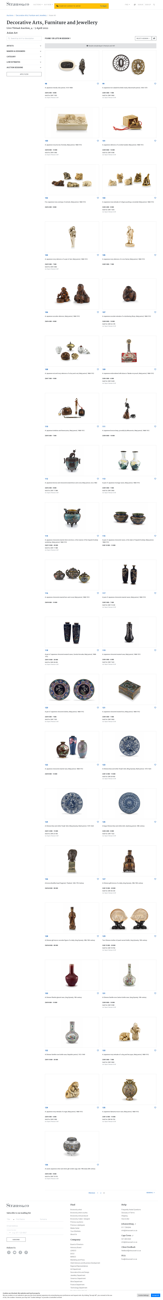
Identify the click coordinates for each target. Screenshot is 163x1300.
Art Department (75, 1269)
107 (103, 312)
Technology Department (78, 1288)
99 (103, 84)
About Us (73, 1234)
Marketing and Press (77, 1260)
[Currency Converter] (135, 5)
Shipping (124, 1216)
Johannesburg (127, 1224)
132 (46, 1050)
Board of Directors (76, 1244)
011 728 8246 (126, 1227)
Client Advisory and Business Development (85, 1263)
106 (46, 312)
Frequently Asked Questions (131, 1209)
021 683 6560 (126, 1239)
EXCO (72, 1254)
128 (46, 936)
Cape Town (126, 1235)
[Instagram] (9, 1252)
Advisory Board (75, 1247)
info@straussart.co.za (129, 1230)
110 (46, 426)
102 (46, 198)
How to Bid (125, 1219)
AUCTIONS (37, 5)
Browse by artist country (78, 1213)
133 (103, 1050)
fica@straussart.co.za (129, 1259)
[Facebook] (20, 1252)
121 (103, 708)
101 (103, 141)
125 (103, 822)
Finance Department (77, 1285)
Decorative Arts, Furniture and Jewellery (31, 15)
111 (103, 426)
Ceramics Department (78, 1278)
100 (46, 141)
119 (103, 650)
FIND (126, 5)
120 (46, 708)
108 (46, 369)
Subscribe (16, 1239)
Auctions (10, 15)
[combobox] (11, 1219)
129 (103, 936)
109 (103, 369)
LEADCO (73, 1250)
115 (103, 536)
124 (46, 822)
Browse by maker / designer (80, 1219)
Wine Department (76, 1281)
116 (46, 593)
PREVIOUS (92, 1193)
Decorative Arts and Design (79, 1272)
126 (46, 879)
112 (46, 479)
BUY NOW (47, 5)
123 (103, 765)
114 (46, 536)
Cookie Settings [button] (143, 1295)
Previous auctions (76, 1222)
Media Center (74, 1228)
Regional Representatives (79, 1266)
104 (46, 255)
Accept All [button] (155, 1295)
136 (46, 1165)
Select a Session (142, 38)
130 (46, 993)
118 (46, 650)
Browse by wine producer (79, 1216)
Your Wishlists (75, 1231)
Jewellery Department (77, 1275)
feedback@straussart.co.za (131, 1250)
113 (103, 479)
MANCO (73, 1257)
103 (103, 198)
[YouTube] (14, 1252)
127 (103, 879)
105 (103, 255)
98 (46, 84)
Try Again (103, 6)
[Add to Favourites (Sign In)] (98, 84)
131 (103, 993)
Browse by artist (76, 1209)
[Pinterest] (26, 1252)
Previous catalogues (77, 1225)
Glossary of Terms (128, 1213)
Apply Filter (24, 74)
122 (46, 765)
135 (103, 1108)
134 (46, 1108)
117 (103, 593)
